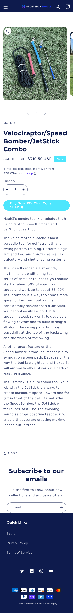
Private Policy (17, 543)
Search (12, 534)
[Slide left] (28, 113)
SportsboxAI (30, 604)
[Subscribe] (61, 507)
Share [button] (12, 453)
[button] (5, 6)
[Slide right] (45, 113)
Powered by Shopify (47, 604)
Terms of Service (19, 552)
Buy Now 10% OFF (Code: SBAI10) (31, 205)
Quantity (9, 181)
